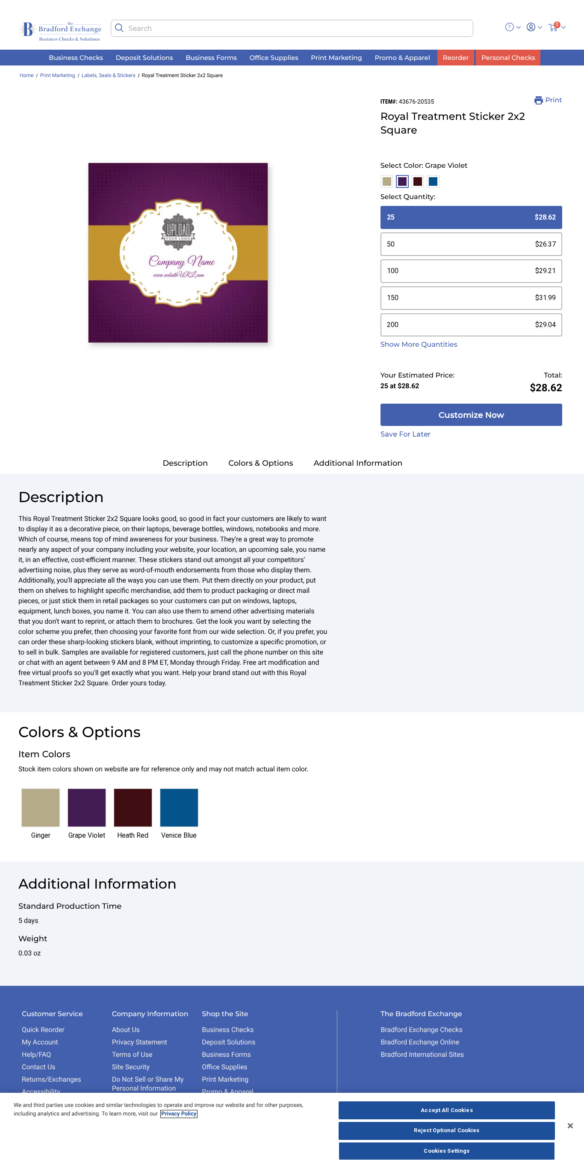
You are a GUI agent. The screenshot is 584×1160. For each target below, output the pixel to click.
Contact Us (39, 1067)
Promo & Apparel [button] (402, 57)
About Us (126, 1030)
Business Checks (228, 1030)
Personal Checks (508, 57)
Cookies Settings (446, 1151)
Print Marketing (57, 75)
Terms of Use (132, 1054)
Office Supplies (224, 1067)
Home (26, 75)
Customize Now (471, 415)
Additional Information (358, 463)
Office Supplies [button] (274, 57)
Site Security (131, 1067)
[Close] (570, 1125)
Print (553, 100)
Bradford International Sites (422, 1054)
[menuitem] (76, 57)
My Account (40, 1042)
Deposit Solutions (228, 1042)
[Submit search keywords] (119, 28)
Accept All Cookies (446, 1110)
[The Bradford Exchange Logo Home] (61, 31)
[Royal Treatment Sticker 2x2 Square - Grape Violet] (178, 252)
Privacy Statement (139, 1042)
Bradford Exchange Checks (421, 1030)
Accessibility (41, 1092)
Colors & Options (260, 463)
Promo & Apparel (227, 1092)
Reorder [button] (456, 57)
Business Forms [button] (211, 57)
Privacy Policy (178, 1114)
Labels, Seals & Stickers (109, 75)
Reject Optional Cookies (446, 1130)
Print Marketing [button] (336, 57)
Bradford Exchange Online (419, 1042)
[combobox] (292, 28)
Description (185, 463)
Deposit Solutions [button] (144, 57)
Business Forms (226, 1054)
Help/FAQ (36, 1054)
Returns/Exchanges (51, 1079)
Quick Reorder (43, 1030)
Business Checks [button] (76, 57)
